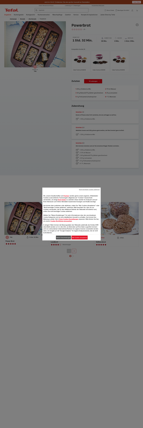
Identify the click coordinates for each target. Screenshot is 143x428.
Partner (66, 196)
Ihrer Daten (62, 200)
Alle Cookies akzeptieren (79, 237)
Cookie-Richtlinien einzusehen (61, 221)
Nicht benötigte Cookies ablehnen (89, 189)
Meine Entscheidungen (63, 237)
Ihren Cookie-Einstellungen (68, 219)
